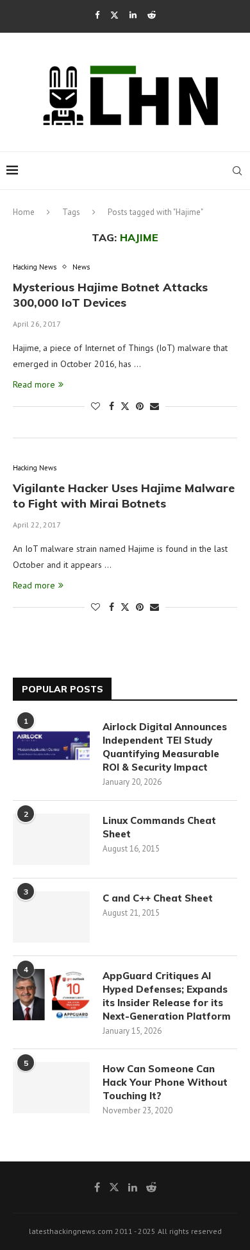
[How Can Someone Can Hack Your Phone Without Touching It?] (51, 1087)
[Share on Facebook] (111, 406)
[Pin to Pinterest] (140, 406)
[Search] (237, 170)
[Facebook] (97, 15)
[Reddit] (151, 15)
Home (24, 212)
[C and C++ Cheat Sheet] (51, 917)
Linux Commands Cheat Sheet (159, 827)
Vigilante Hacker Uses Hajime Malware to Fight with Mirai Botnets (124, 496)
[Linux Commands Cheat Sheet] (51, 839)
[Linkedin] (133, 15)
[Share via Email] (154, 406)
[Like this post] (95, 406)
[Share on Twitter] (125, 406)
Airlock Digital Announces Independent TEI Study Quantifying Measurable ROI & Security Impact (165, 747)
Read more (34, 384)
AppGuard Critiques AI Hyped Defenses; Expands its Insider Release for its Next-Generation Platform (167, 996)
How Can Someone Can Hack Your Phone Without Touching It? (165, 1082)
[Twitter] (114, 15)
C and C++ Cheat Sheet (158, 898)
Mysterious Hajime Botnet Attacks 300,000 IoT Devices (110, 295)
